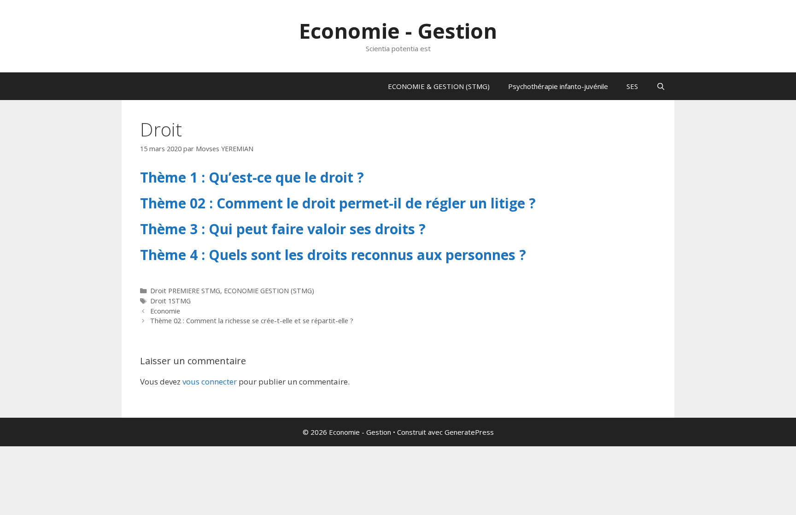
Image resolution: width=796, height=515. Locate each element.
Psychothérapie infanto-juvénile (558, 86)
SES (632, 86)
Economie (165, 311)
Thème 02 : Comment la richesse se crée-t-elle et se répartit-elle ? (251, 320)
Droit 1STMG (170, 300)
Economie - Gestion (398, 31)
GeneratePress (469, 432)
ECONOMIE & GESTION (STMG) (439, 86)
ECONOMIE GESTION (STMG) (269, 290)
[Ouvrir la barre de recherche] (660, 86)
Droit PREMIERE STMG (185, 290)
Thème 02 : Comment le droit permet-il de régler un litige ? (338, 203)
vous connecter (209, 381)
